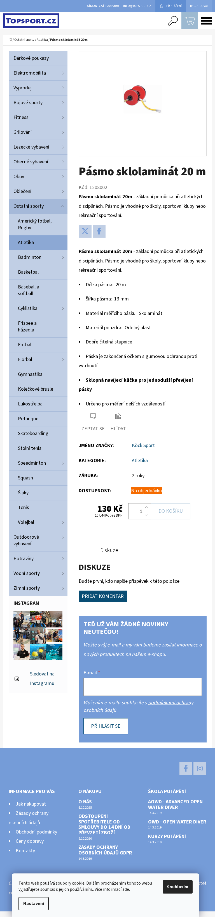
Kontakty (25, 850)
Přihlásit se (105, 726)
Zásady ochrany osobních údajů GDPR (105, 850)
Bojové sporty (28, 102)
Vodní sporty (26, 573)
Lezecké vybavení (31, 147)
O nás (85, 802)
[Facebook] (99, 231)
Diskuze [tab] (109, 550)
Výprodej (22, 87)
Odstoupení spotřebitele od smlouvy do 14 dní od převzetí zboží (104, 825)
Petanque (28, 418)
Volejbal (26, 522)
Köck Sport (143, 445)
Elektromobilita (29, 73)
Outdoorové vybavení (26, 540)
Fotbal (24, 344)
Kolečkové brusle (35, 389)
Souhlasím (177, 887)
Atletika (26, 242)
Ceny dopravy (30, 841)
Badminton (29, 257)
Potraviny (23, 558)
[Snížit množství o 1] (146, 515)
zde (125, 889)
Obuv (18, 176)
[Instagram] (199, 768)
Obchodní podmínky (36, 831)
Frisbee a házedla (27, 326)
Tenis (23, 507)
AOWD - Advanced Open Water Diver (175, 804)
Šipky (23, 492)
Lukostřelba (30, 403)
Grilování (22, 132)
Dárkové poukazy (31, 58)
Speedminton (32, 463)
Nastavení (33, 904)
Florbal (25, 359)
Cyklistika (28, 308)
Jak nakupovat (31, 804)
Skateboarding (33, 433)
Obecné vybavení (30, 161)
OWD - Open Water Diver (177, 822)
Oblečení (22, 191)
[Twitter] (85, 231)
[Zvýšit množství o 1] (146, 507)
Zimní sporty (26, 588)
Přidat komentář (103, 596)
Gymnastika (30, 374)
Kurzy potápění (167, 836)
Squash (25, 477)
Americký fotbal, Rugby (35, 224)
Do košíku (170, 511)
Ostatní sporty (28, 206)
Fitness (21, 117)
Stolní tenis (29, 448)
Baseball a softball (28, 290)
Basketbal (28, 272)
